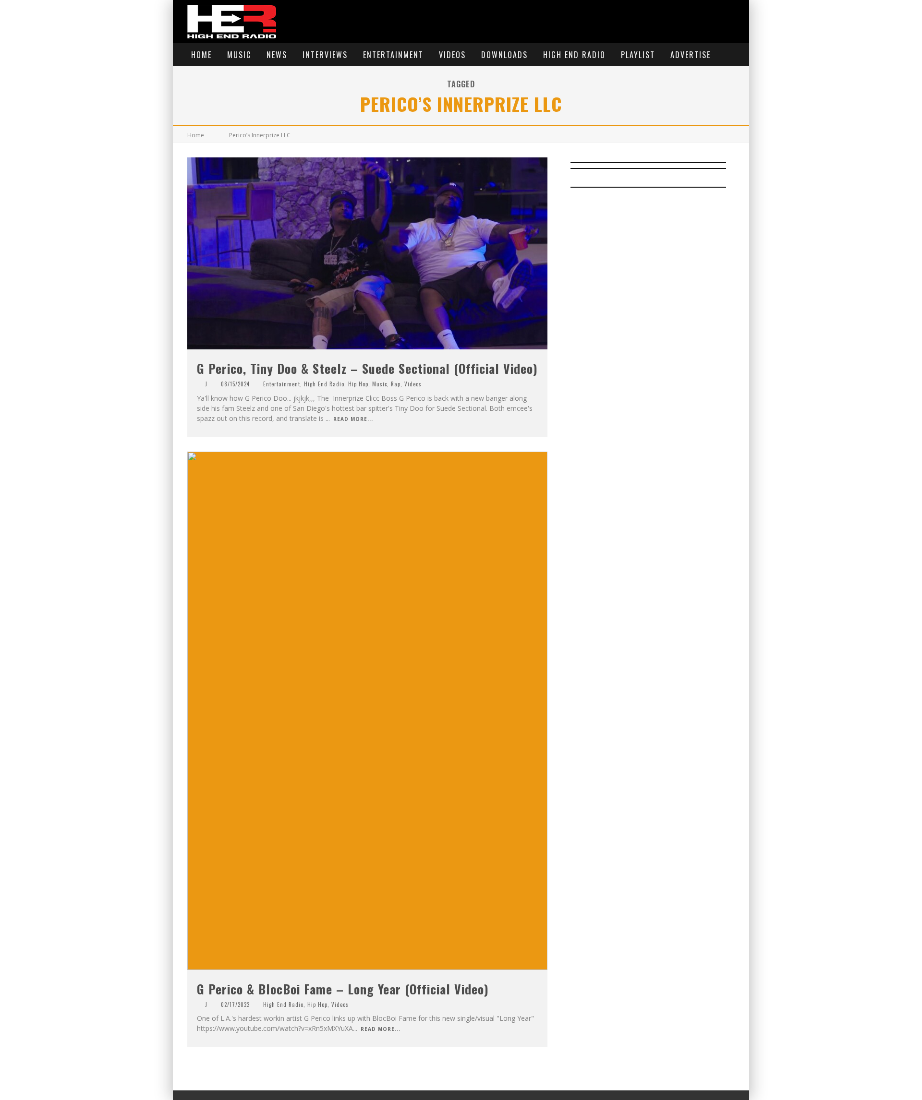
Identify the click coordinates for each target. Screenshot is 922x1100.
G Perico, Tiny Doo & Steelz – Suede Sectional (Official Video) (367, 368)
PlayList (638, 54)
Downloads (504, 54)
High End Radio (574, 54)
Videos (452, 54)
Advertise (690, 54)
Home (201, 54)
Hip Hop (358, 384)
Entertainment (393, 54)
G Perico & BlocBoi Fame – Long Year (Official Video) (343, 989)
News (277, 54)
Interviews (325, 54)
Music (239, 54)
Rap (395, 384)
